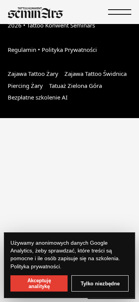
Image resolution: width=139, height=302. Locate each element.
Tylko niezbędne (100, 284)
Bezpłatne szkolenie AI (38, 97)
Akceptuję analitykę (39, 283)
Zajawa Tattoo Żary (33, 73)
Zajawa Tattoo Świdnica (95, 73)
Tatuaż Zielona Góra (75, 85)
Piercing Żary (25, 85)
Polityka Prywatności (69, 49)
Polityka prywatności (35, 266)
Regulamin (22, 49)
